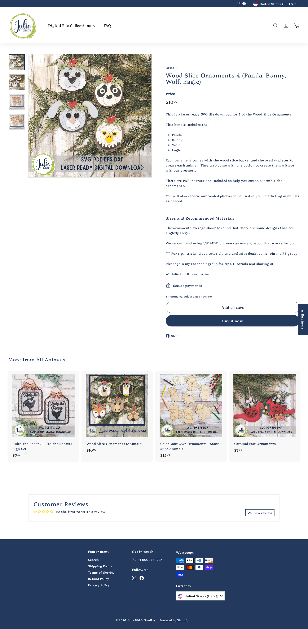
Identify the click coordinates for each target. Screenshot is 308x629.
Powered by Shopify (174, 620)
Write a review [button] (260, 513)
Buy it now (232, 320)
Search (93, 559)
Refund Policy (98, 579)
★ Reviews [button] (303, 319)
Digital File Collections (70, 25)
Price (170, 93)
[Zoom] (89, 115)
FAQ (107, 25)
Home (170, 67)
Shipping (172, 296)
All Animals (50, 359)
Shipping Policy (100, 566)
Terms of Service (101, 572)
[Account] (286, 25)
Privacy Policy (99, 585)
